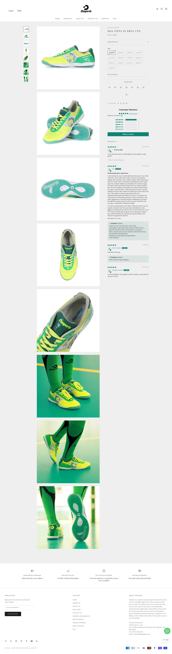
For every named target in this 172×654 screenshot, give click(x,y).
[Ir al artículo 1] (26, 29)
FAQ (74, 629)
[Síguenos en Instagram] (16, 641)
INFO (115, 18)
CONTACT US (93, 18)
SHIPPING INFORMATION (81, 616)
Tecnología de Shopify (28, 648)
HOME (57, 18)
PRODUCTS (68, 18)
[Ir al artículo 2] (26, 36)
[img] (112, 147)
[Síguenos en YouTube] (32, 641)
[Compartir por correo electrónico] (126, 103)
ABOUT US (80, 18)
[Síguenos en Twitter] (11, 641)
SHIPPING (105, 18)
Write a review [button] (128, 134)
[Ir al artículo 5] (26, 58)
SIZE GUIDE (77, 609)
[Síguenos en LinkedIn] (37, 641)
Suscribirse (13, 614)
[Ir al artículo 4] (26, 50)
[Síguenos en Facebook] (6, 641)
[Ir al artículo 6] (26, 65)
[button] (120, 119)
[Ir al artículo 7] (26, 72)
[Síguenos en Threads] (21, 641)
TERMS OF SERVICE (79, 623)
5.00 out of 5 (133, 113)
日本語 (19, 11)
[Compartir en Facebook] (118, 103)
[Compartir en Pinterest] (124, 103)
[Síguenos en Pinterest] (26, 641)
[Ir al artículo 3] (26, 43)
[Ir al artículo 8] (26, 79)
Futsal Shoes (113, 27)
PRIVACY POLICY (78, 626)
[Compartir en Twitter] (121, 103)
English (11, 11)
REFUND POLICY (78, 619)
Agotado (128, 82)
